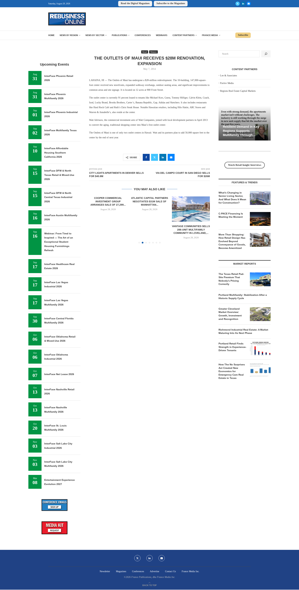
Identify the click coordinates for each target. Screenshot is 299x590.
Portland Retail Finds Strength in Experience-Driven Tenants (232, 347)
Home (51, 35)
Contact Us (170, 571)
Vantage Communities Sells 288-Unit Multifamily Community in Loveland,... (191, 229)
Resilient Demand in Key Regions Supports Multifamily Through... (241, 131)
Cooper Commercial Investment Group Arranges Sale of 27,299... (108, 201)
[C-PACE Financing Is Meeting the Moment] (260, 219)
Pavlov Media (227, 83)
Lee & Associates (228, 75)
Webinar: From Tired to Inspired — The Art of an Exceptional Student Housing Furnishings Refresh (58, 242)
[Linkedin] (243, 4)
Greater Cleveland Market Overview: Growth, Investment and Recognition (230, 313)
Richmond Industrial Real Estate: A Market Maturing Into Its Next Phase (243, 331)
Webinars (161, 35)
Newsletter (105, 571)
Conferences (143, 35)
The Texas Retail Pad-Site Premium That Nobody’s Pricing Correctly (231, 279)
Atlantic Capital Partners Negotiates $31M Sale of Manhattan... (149, 201)
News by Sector (94, 35)
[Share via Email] (171, 157)
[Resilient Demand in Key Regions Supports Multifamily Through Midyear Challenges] (245, 123)
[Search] (266, 53)
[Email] (249, 4)
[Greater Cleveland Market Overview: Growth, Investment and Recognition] (260, 314)
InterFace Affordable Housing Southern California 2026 (56, 152)
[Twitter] (237, 4)
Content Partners (183, 35)
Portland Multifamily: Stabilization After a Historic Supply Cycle (243, 297)
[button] (94, 220)
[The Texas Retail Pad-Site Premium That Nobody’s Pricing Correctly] (260, 279)
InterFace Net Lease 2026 (59, 374)
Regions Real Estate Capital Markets (238, 91)
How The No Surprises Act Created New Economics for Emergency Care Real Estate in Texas (232, 371)
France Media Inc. (191, 571)
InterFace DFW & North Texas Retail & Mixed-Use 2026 (59, 175)
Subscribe (243, 35)
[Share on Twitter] (154, 157)
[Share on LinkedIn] (162, 157)
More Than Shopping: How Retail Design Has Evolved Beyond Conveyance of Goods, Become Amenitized (232, 241)
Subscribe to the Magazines (170, 3)
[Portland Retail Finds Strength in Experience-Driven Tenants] (260, 349)
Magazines (121, 571)
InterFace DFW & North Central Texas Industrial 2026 (58, 197)
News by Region (69, 35)
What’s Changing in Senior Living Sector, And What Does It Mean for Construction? (232, 197)
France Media (210, 35)
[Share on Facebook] (146, 157)
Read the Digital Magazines (135, 3)
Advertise (154, 571)
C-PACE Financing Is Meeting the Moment (231, 215)
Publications (119, 35)
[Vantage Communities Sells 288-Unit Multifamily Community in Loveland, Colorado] (191, 209)
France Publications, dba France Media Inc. (153, 577)
